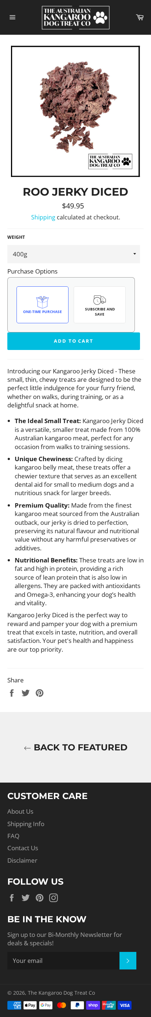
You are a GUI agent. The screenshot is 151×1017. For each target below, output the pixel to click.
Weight (16, 237)
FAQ (13, 836)
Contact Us (22, 848)
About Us (20, 811)
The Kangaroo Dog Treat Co (61, 992)
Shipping (43, 217)
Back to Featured (79, 747)
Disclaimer (22, 860)
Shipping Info (25, 824)
